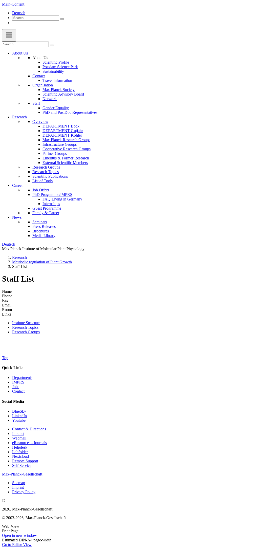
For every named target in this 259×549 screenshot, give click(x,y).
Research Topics (45, 172)
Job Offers (40, 190)
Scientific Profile (55, 62)
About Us (20, 53)
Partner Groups (54, 153)
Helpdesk (19, 447)
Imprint (18, 487)
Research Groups (46, 167)
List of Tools (42, 181)
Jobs (15, 387)
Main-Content (13, 4)
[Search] (62, 19)
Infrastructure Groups (59, 144)
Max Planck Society (58, 89)
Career (17, 185)
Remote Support (25, 461)
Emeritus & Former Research (65, 158)
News (16, 217)
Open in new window (19, 535)
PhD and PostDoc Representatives (69, 112)
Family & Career (45, 213)
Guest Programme (46, 208)
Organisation (42, 85)
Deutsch (18, 13)
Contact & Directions (29, 429)
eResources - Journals (29, 443)
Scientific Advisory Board (63, 94)
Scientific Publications (50, 176)
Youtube (19, 420)
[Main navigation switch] (9, 35)
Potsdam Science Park (60, 67)
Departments (22, 377)
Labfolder (20, 452)
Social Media (13, 401)
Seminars (39, 222)
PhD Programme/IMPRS (52, 194)
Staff (36, 103)
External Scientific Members (65, 162)
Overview (40, 121)
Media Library (43, 235)
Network (49, 99)
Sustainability (53, 71)
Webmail (19, 438)
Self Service (21, 465)
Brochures (40, 231)
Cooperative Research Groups (66, 149)
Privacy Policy (23, 492)
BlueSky (19, 411)
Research (19, 117)
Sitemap (18, 483)
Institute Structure (26, 323)
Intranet (18, 433)
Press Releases (44, 226)
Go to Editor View (17, 544)
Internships (51, 204)
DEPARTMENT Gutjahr (62, 131)
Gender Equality (55, 108)
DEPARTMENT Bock (60, 126)
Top (5, 358)
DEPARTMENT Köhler (62, 135)
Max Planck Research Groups (66, 140)
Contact (38, 76)
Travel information (57, 80)
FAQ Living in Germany (62, 199)
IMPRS (18, 382)
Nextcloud (20, 456)
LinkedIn (19, 416)
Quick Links (12, 367)
